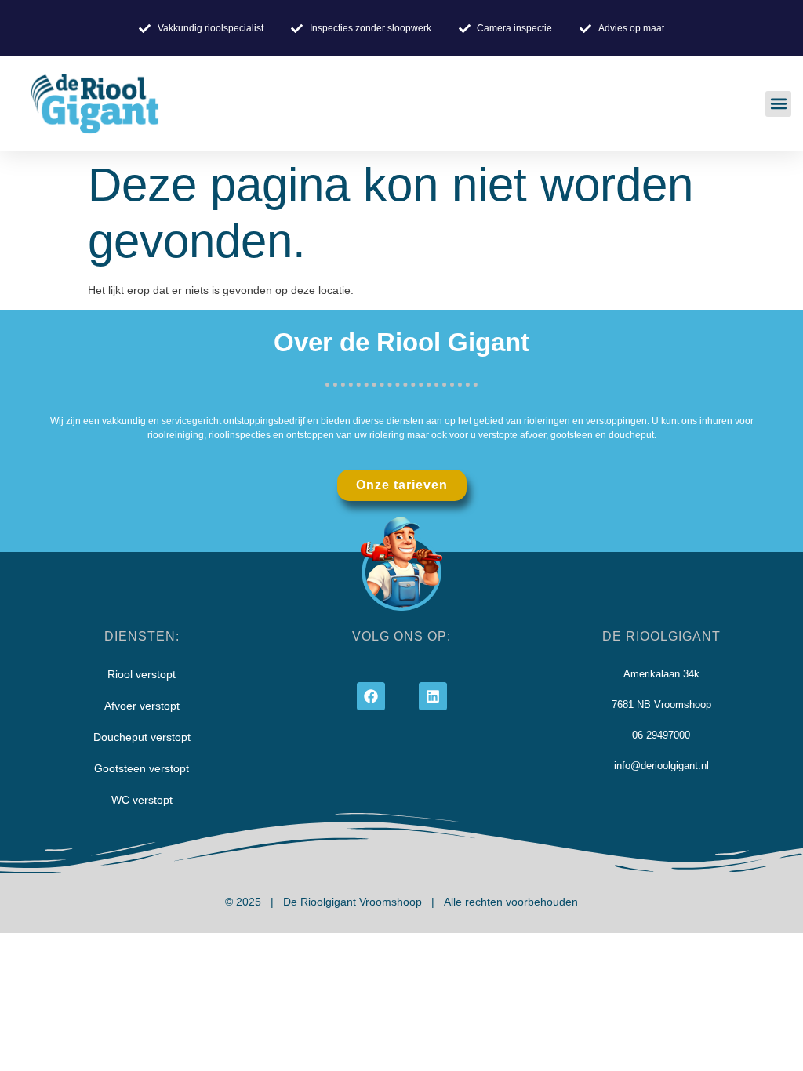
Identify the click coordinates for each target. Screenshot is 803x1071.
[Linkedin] (433, 696)
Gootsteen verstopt (141, 768)
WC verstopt (142, 799)
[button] (778, 104)
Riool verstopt (141, 674)
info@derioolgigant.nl (661, 765)
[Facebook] (371, 696)
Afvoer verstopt (142, 705)
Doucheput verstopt (142, 737)
